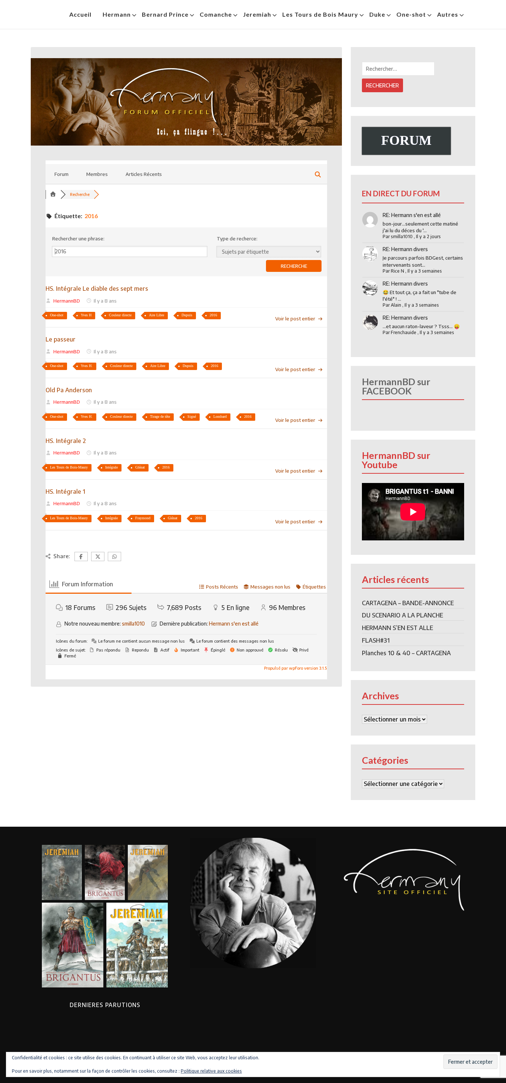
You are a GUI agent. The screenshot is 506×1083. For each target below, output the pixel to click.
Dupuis (187, 315)
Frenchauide (403, 332)
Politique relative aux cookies (211, 1071)
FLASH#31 (376, 640)
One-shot (411, 14)
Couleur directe (120, 315)
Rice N (397, 271)
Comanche (216, 14)
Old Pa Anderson (69, 390)
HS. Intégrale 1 (65, 491)
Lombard (220, 416)
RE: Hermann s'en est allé (412, 215)
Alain (396, 305)
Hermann (117, 14)
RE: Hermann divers (405, 249)
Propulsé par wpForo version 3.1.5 (295, 668)
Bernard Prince (165, 14)
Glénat (140, 467)
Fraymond (142, 518)
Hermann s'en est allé (234, 623)
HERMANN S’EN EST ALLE (397, 628)
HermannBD (66, 301)
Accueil (80, 14)
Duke (377, 14)
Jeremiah (257, 14)
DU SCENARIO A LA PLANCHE (402, 615)
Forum (61, 174)
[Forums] (53, 194)
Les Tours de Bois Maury (320, 14)
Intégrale (111, 467)
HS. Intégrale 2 (66, 440)
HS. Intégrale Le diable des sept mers (97, 288)
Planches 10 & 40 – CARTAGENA (406, 653)
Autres (447, 14)
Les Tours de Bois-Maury (69, 467)
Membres (97, 174)
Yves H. (87, 366)
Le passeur (61, 339)
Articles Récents (144, 174)
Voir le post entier (295, 318)
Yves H (86, 315)
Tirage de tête (160, 416)
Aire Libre (156, 315)
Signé (191, 416)
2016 (213, 315)
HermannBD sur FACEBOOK (396, 386)
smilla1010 (133, 623)
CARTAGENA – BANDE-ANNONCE (408, 603)
